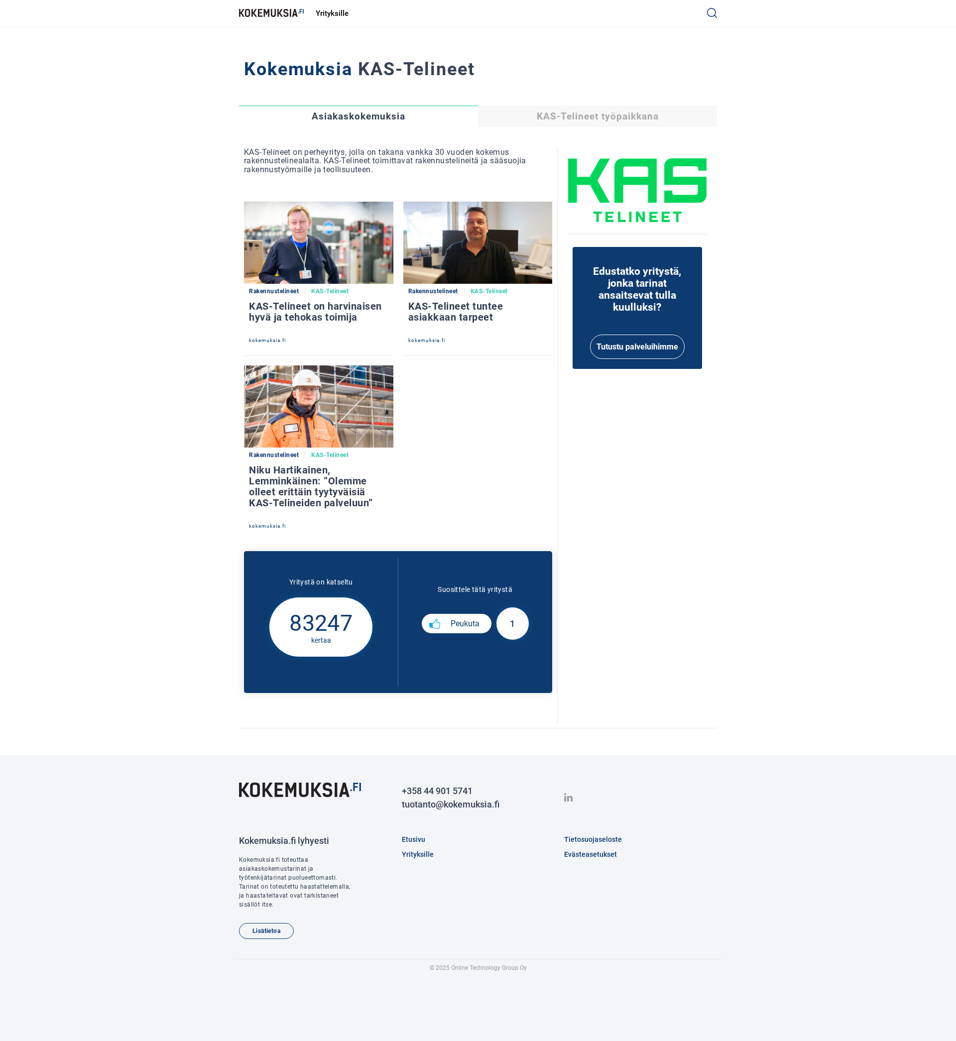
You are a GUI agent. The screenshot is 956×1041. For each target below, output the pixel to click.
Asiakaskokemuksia (358, 116)
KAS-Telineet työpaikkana (598, 116)
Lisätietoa (266, 930)
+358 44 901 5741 (437, 791)
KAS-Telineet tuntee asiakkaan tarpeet (455, 311)
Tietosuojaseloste (593, 839)
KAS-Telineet (330, 291)
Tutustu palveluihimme (637, 346)
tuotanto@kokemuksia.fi (450, 804)
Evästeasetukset (590, 854)
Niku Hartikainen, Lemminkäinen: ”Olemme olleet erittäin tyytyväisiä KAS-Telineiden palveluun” (311, 486)
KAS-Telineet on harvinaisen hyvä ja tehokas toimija (315, 311)
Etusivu (413, 839)
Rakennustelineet (274, 291)
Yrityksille (332, 13)
